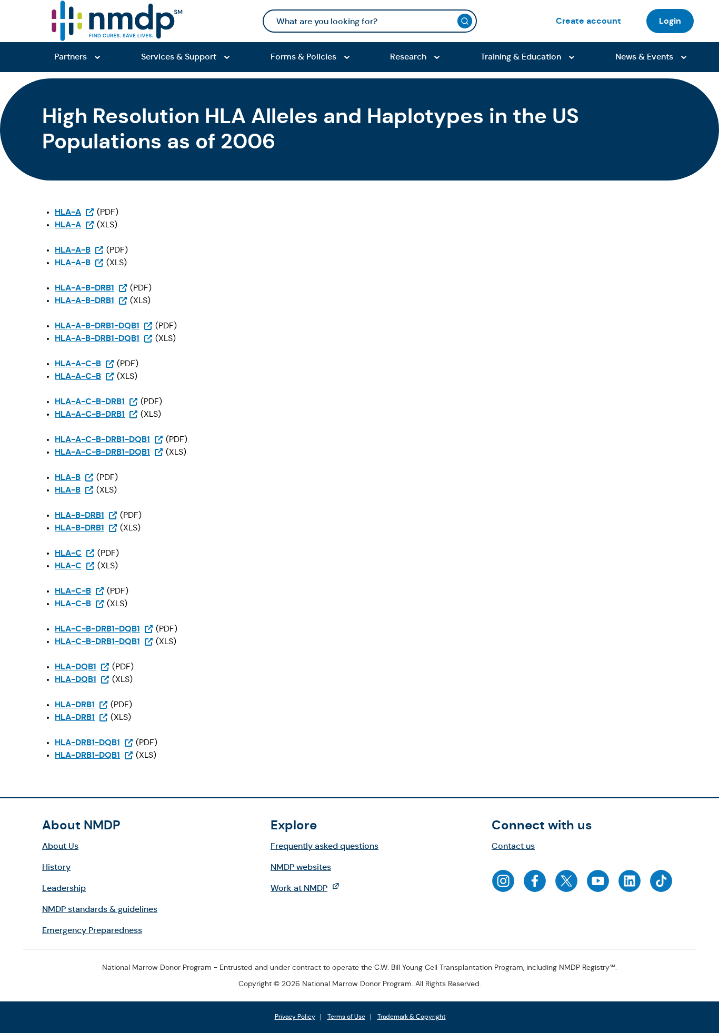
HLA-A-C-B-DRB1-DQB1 (109, 439)
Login (670, 20)
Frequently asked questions (324, 845)
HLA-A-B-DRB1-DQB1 (104, 325)
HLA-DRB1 (81, 704)
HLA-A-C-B (85, 363)
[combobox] (370, 21)
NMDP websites (301, 866)
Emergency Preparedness (92, 930)
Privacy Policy (295, 1017)
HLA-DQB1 (82, 666)
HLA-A (75, 211)
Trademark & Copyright (411, 1017)
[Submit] (464, 21)
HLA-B (74, 477)
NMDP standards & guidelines (99, 909)
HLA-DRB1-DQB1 (94, 742)
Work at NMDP (310, 888)
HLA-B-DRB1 (86, 514)
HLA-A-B (79, 249)
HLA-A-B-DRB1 (91, 287)
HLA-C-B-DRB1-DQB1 (104, 628)
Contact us (513, 845)
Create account (588, 20)
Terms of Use (346, 1017)
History (56, 866)
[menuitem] (588, 21)
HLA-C (75, 552)
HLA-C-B (80, 590)
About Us (60, 845)
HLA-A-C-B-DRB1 (96, 401)
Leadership (64, 888)
